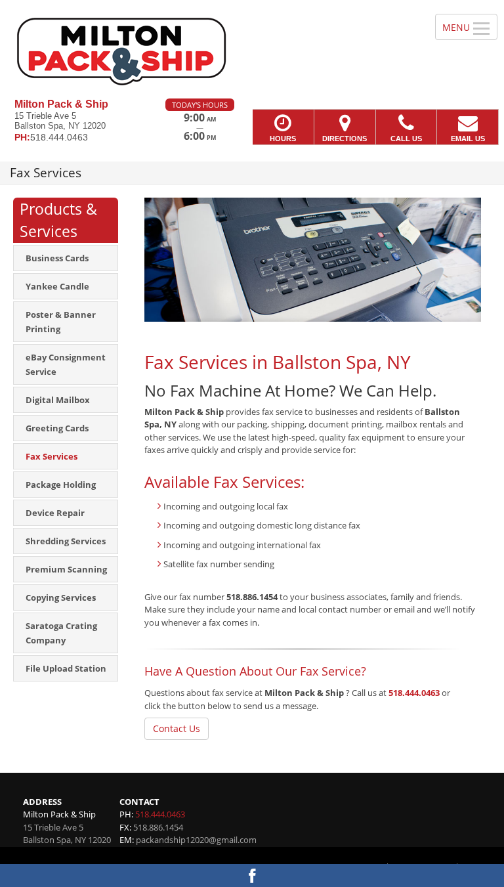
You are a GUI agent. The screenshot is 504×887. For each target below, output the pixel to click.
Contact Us (176, 728)
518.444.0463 (414, 693)
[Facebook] (252, 875)
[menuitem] (65, 258)
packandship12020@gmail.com (196, 840)
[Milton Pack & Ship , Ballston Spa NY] (252, 49)
